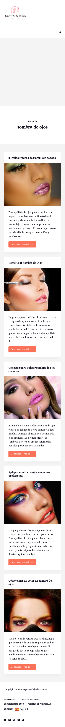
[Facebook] (5, 720)
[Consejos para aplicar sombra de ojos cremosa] (32, 397)
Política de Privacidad (39, 704)
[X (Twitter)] (9, 720)
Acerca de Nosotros (29, 699)
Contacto (9, 709)
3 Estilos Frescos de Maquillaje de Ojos (32, 157)
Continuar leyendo (22, 245)
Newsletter (10, 699)
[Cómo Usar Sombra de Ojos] (32, 289)
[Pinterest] (14, 720)
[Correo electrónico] (23, 720)
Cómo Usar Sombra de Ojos (25, 262)
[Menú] (59, 13)
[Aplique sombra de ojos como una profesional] (32, 502)
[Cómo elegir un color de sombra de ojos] (32, 610)
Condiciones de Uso (14, 704)
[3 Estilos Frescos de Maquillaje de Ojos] (32, 184)
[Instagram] (19, 720)
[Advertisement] (32, 72)
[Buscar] (60, 32)
